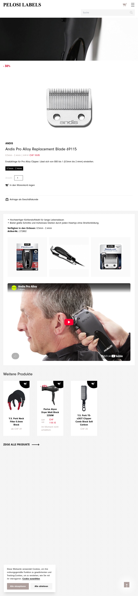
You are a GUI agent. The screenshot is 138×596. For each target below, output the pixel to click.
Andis (9, 143)
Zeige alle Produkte (16, 444)
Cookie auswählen (31, 579)
